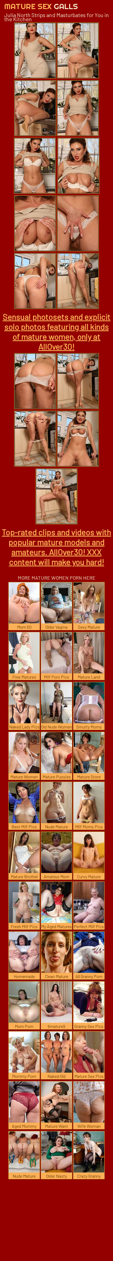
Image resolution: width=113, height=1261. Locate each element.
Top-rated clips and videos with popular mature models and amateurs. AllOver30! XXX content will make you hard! (56, 547)
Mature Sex (41, 6)
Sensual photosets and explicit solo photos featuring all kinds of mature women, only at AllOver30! (57, 331)
